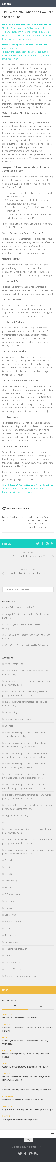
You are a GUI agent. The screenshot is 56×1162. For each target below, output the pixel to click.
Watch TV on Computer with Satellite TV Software (26, 645)
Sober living (10, 914)
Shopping (9, 908)
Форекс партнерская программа (20, 976)
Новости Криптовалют (16, 948)
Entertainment (11, 860)
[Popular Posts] (41, 1006)
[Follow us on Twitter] (37, 543)
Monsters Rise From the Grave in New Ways (22, 1099)
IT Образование (12, 894)
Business (9, 725)
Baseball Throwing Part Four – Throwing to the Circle (27, 1089)
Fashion (8, 867)
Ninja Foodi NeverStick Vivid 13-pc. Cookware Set (26, 24)
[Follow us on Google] (47, 543)
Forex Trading (11, 880)
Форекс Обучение (13, 969)
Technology (10, 935)
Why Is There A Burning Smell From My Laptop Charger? (28, 1109)
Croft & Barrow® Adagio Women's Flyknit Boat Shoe (27, 485)
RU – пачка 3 (11, 901)
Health (8, 887)
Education (9, 822)
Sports (8, 928)
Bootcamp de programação (18, 719)
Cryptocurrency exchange (17, 815)
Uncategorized (11, 942)
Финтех (8, 955)
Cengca (6, 3)
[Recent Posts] (15, 1006)
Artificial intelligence (14, 663)
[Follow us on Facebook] (42, 543)
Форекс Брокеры (13, 962)
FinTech (8, 873)
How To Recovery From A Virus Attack (22, 607)
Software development (15, 921)
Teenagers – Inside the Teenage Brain (20, 1119)
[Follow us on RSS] (52, 543)
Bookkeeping (11, 712)
